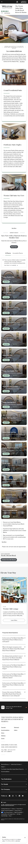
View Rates (6, 281)
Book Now (14, 246)
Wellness (3, 735)
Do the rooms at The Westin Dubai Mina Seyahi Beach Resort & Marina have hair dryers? (13, 684)
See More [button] (22, 61)
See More (4, 542)
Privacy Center (18, 810)
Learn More (14, 620)
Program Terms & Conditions (7, 810)
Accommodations (5, 730)
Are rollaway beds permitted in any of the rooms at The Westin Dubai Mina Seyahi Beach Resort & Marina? (12, 657)
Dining (2, 733)
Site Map (18, 814)
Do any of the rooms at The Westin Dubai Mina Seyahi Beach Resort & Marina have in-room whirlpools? (11, 693)
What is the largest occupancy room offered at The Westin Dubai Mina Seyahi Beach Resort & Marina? (13, 648)
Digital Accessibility (18, 812)
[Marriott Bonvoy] (23, 2)
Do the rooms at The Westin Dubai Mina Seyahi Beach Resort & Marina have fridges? (13, 666)
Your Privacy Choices (8, 812)
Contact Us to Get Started (9, 559)
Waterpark (16, 727)
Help (10, 815)
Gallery (15, 730)
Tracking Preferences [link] (5, 808)
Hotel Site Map (4, 815)
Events (2, 738)
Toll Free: (8, 750)
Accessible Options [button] (8, 338)
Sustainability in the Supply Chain (8, 814)
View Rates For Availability (10, 265)
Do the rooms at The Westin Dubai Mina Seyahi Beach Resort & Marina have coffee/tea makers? (13, 675)
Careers (13, 808)
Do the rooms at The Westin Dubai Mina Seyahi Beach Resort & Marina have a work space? (13, 639)
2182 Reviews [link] (7, 13)
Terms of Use (19, 808)
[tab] (8, 253)
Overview (3, 727)
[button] (17, 2)
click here (17, 840)
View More (15, 281)
